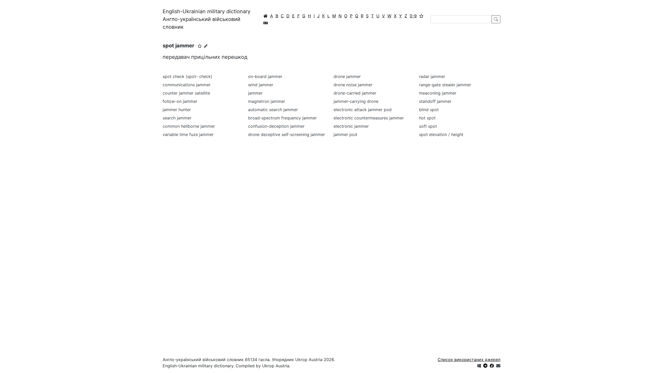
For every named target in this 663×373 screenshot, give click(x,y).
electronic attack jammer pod (363, 109)
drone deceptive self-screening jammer (286, 134)
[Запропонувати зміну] (205, 46)
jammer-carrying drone (356, 101)
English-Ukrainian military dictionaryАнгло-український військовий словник (206, 19)
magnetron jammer (266, 101)
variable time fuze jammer (188, 134)
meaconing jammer (437, 93)
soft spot (428, 126)
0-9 (413, 15)
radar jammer (432, 76)
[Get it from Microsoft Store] (479, 365)
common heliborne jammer (189, 126)
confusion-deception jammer (276, 126)
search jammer (177, 117)
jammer (255, 93)
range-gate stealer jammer (445, 84)
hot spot (427, 117)
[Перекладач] (265, 22)
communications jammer (187, 84)
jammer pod (345, 134)
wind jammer (260, 84)
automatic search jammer (273, 109)
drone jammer (347, 76)
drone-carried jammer (355, 93)
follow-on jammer (180, 101)
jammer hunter (177, 109)
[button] (200, 46)
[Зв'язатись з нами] (498, 365)
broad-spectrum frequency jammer (282, 117)
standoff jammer (435, 101)
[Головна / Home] (265, 15)
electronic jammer (351, 126)
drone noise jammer (353, 84)
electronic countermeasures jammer (369, 117)
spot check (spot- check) (187, 76)
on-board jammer (265, 76)
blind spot (429, 109)
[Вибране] (421, 15)
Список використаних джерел (469, 359)
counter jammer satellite (186, 93)
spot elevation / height (441, 134)
